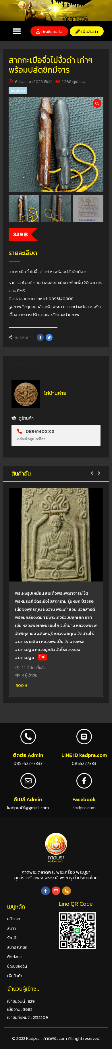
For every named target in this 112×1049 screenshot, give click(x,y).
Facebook (84, 799)
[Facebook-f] (45, 890)
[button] (17, 31)
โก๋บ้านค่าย (55, 393)
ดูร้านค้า (26, 418)
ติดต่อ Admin (28, 755)
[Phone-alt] (66, 890)
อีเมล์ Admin (28, 799)
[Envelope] (56, 890)
